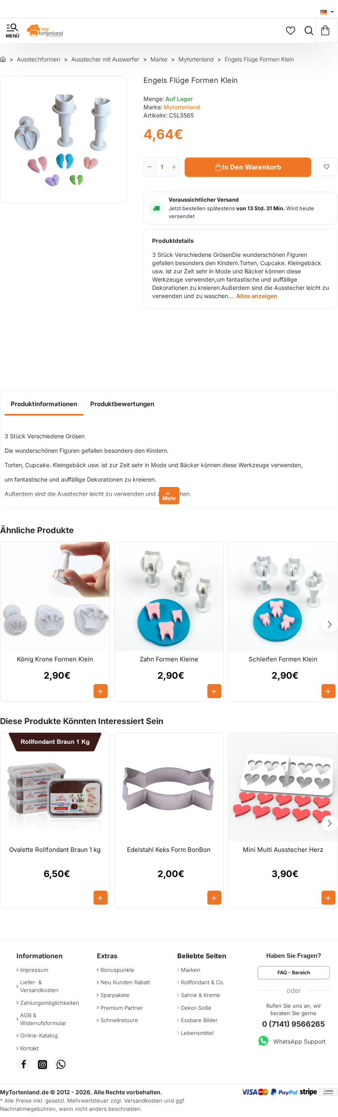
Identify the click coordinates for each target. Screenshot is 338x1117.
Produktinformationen (44, 404)
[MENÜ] (12, 30)
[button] (248, 167)
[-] (150, 167)
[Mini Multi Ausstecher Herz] (283, 787)
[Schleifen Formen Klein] (283, 596)
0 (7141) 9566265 (293, 1024)
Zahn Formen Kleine (169, 659)
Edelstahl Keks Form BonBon (169, 850)
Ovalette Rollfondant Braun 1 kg (55, 850)
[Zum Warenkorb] (326, 30)
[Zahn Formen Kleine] (169, 596)
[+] (174, 167)
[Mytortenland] (3, 59)
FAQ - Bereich (293, 972)
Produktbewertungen (122, 404)
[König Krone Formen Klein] (55, 596)
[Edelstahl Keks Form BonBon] (169, 787)
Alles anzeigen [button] (256, 295)
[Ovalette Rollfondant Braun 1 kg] (55, 787)
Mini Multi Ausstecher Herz (283, 850)
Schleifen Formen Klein (283, 659)
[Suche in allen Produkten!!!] (307, 30)
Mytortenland (182, 107)
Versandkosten (143, 1100)
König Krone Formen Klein (55, 659)
